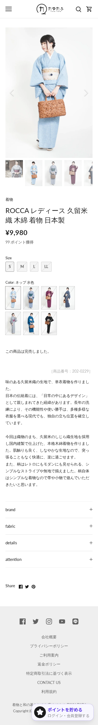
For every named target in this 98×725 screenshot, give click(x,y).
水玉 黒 (49, 323)
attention (13, 559)
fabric (10, 526)
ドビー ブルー (31, 323)
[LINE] (75, 621)
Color (9, 282)
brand (10, 509)
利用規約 (49, 691)
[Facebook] (23, 621)
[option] (49, 92)
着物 (9, 199)
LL (46, 266)
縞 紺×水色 (67, 297)
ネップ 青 (31, 297)
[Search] (78, 9)
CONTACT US (49, 682)
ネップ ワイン (49, 297)
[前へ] (12, 92)
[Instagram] (49, 621)
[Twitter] (36, 621)
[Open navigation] (8, 9)
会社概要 (49, 637)
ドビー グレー (13, 323)
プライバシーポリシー (49, 645)
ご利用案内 (49, 655)
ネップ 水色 (13, 297)
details (11, 542)
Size (8, 258)
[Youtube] (62, 621)
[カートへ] (89, 9)
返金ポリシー (49, 664)
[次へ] (86, 92)
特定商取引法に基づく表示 (49, 673)
